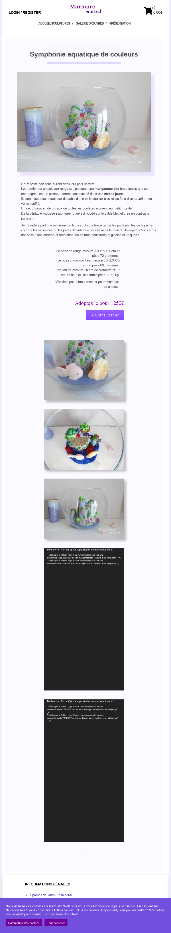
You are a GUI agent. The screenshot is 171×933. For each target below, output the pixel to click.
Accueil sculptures (54, 23)
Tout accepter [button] (56, 923)
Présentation (119, 23)
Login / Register (25, 12)
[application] (84, 619)
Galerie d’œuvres (90, 23)
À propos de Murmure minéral (50, 895)
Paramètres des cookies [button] (24, 923)
